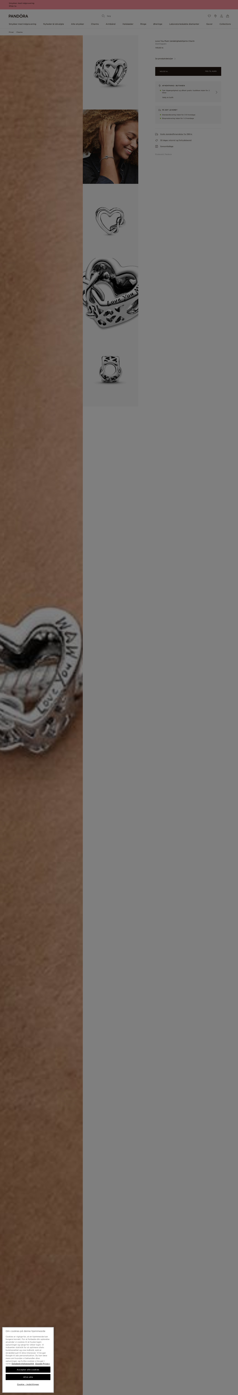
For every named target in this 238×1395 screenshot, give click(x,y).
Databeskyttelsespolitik (23, 1364)
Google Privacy (42, 1364)
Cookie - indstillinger (28, 1384)
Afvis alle (28, 1377)
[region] (28, 1360)
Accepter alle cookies (28, 1369)
